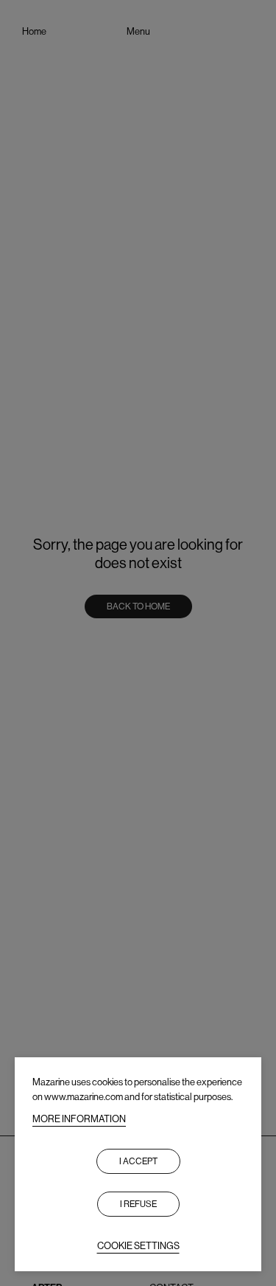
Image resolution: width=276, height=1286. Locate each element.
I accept (138, 1161)
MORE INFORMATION (79, 1118)
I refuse (138, 1204)
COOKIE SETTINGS (138, 1245)
